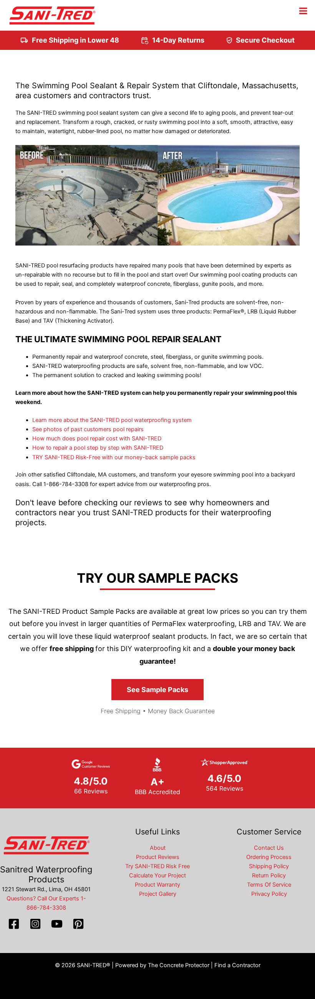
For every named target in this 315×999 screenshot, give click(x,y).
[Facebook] (14, 923)
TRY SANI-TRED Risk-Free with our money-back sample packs (114, 457)
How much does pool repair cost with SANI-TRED (96, 438)
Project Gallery (157, 893)
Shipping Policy (269, 866)
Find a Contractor (237, 965)
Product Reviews (157, 857)
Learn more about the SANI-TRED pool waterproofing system (112, 420)
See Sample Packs (157, 690)
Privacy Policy (269, 893)
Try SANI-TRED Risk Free (157, 866)
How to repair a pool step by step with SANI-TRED (97, 447)
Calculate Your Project (157, 875)
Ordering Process (269, 857)
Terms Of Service (269, 884)
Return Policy (269, 875)
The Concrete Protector (178, 965)
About (158, 847)
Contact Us (269, 847)
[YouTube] (57, 923)
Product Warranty (157, 884)
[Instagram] (35, 923)
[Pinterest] (78, 923)
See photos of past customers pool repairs (88, 429)
